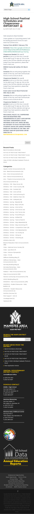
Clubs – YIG (6, 255)
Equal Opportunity (11, 477)
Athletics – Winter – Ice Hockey (12, 232)
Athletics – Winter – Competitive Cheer (15, 227)
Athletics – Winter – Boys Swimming (14, 225)
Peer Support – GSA (9, 296)
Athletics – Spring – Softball (11, 217)
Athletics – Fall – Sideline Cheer (12, 197)
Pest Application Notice (12, 365)
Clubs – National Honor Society (12, 247)
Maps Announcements (10, 274)
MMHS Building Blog (9, 279)
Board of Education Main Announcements (15, 243)
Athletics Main (7, 240)
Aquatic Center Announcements (13, 169)
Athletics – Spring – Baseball (11, 202)
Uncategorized (7, 298)
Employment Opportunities (16, 475)
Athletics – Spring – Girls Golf (12, 207)
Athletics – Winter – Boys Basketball (14, 222)
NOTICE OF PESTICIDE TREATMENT (14, 152)
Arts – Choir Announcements (12, 174)
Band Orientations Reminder (12, 150)
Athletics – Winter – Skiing (11, 235)
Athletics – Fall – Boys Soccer (12, 184)
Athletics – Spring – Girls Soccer (12, 209)
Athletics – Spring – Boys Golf (12, 204)
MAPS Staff (8, 29)
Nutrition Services (8, 293)
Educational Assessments (16, 483)
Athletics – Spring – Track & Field (13, 220)
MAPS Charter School (20, 487)
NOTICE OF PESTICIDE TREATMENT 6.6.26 (16, 155)
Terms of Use (22, 477)
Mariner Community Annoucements (14, 276)
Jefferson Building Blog (10, 257)
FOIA (21, 479)
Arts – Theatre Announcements (12, 179)
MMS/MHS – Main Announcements (13, 282)
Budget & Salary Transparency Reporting (16, 485)
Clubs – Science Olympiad (11, 252)
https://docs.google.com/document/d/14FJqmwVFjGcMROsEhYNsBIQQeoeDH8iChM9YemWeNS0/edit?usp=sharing (16, 50)
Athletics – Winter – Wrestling (12, 237)
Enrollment (9, 487)
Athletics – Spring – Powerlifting (13, 215)
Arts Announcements (9, 181)
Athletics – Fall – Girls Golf (11, 192)
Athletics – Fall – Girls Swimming (13, 194)
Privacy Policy (14, 479)
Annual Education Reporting (16, 481)
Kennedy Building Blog (10, 264)
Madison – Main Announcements (13, 271)
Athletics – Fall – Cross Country (12, 186)
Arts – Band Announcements (12, 171)
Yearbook (6, 301)
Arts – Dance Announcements (12, 176)
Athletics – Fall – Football (10, 189)
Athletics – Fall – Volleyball (11, 199)
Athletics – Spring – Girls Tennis (12, 212)
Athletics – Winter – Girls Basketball (14, 230)
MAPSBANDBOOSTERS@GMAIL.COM (15, 134)
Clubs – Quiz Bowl (8, 250)
